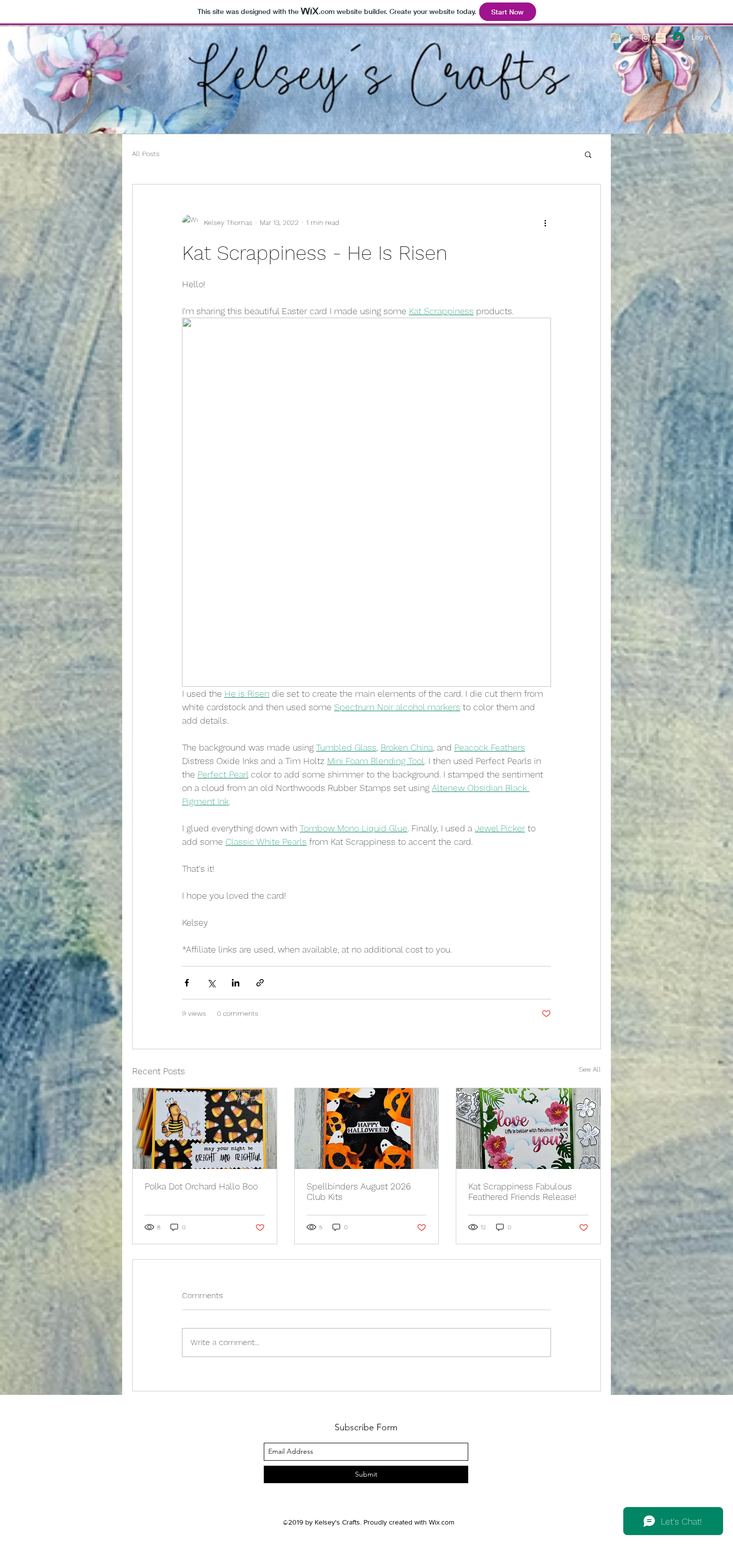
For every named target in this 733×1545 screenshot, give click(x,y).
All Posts (146, 154)
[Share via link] (260, 982)
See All (590, 1069)
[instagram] (646, 38)
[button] (588, 154)
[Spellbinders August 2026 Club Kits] (367, 1128)
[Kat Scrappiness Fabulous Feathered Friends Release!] (528, 1128)
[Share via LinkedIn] (235, 982)
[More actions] (545, 222)
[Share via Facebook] (186, 982)
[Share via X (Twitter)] (211, 982)
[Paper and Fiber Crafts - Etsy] (616, 38)
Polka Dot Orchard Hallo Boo (201, 1186)
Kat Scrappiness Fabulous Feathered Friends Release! (522, 1191)
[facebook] (631, 38)
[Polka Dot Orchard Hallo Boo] (205, 1128)
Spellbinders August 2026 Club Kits (359, 1191)
